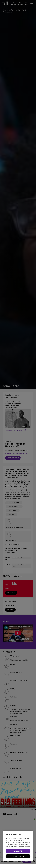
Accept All (18, 851)
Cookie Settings (18, 856)
